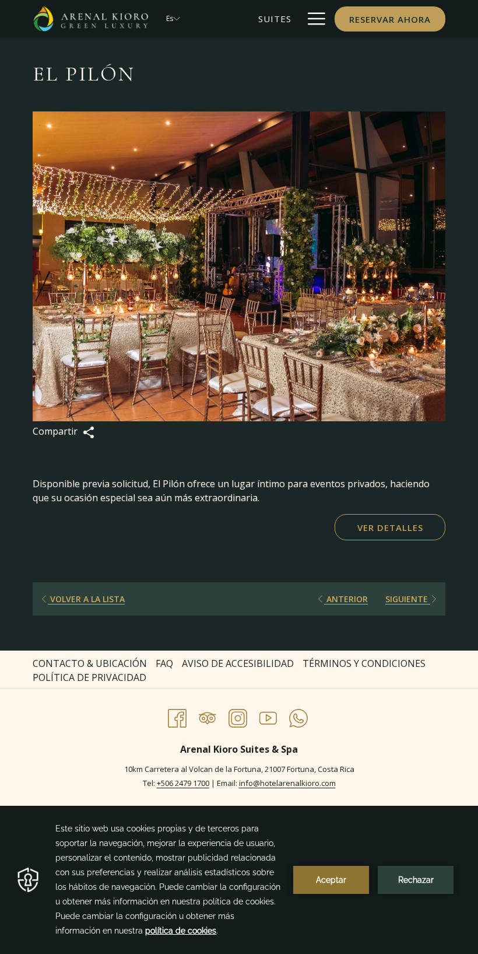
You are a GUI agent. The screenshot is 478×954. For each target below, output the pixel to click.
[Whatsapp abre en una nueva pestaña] (298, 716)
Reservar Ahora (390, 19)
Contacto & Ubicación (90, 663)
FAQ (164, 663)
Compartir (56, 431)
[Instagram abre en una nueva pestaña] (238, 716)
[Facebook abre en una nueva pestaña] (177, 716)
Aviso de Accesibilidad (238, 663)
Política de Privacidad (89, 677)
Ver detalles (390, 527)
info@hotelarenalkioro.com (287, 783)
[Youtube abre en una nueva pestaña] (268, 716)
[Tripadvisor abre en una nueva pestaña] (207, 716)
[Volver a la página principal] (91, 18)
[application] (239, 880)
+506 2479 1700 (183, 783)
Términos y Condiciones (364, 663)
